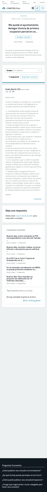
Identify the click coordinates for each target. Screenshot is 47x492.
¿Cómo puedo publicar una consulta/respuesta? (22, 480)
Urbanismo (23, 16)
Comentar (38, 199)
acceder (29, 216)
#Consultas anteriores (29, 19)
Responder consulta (29, 77)
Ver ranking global (32, 300)
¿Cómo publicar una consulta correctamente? (21, 470)
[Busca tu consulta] (43, 8)
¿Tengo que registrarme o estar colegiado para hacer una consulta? (22, 485)
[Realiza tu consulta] (37, 8)
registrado (20, 216)
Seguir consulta (24, 37)
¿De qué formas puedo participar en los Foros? (22, 475)
